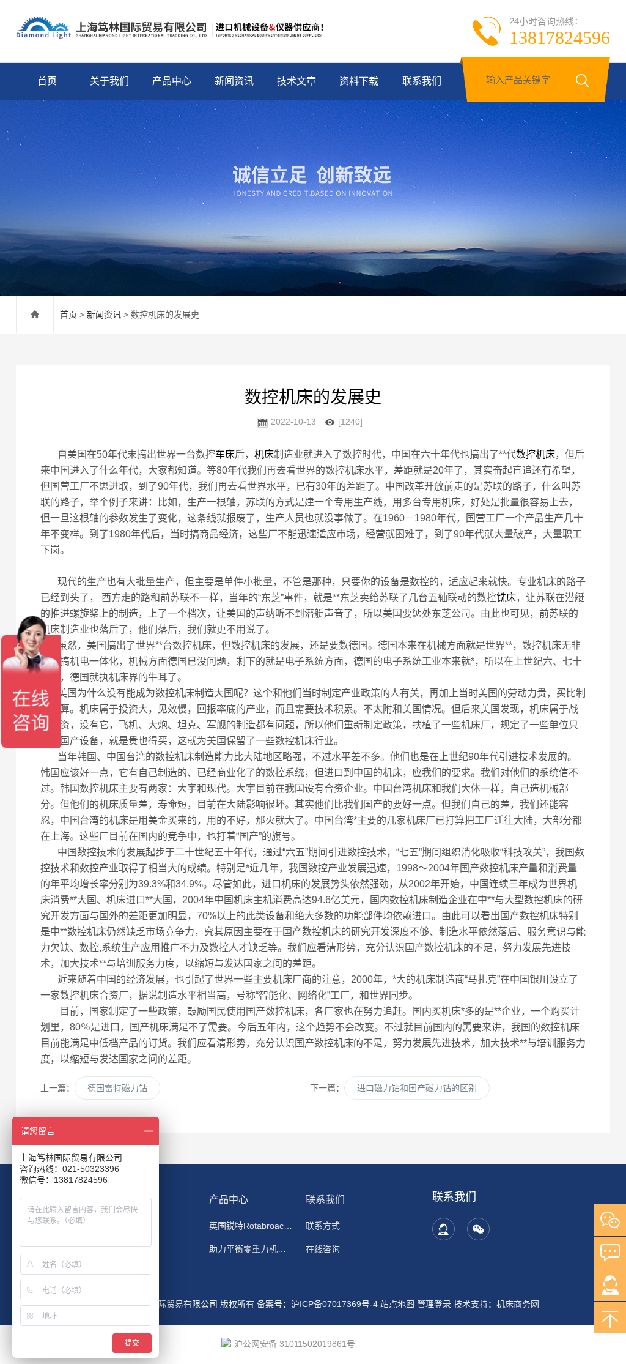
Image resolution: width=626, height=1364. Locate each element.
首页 (47, 81)
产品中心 (171, 81)
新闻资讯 (234, 81)
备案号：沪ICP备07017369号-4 (317, 1304)
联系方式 (323, 1226)
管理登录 (434, 1304)
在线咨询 (323, 1249)
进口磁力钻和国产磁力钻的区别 (417, 1088)
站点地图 (397, 1304)
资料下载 (358, 81)
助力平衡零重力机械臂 (251, 1249)
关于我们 (109, 81)
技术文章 (296, 81)
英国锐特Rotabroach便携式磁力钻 (251, 1226)
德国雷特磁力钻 (117, 1088)
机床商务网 (517, 1304)
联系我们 (421, 81)
